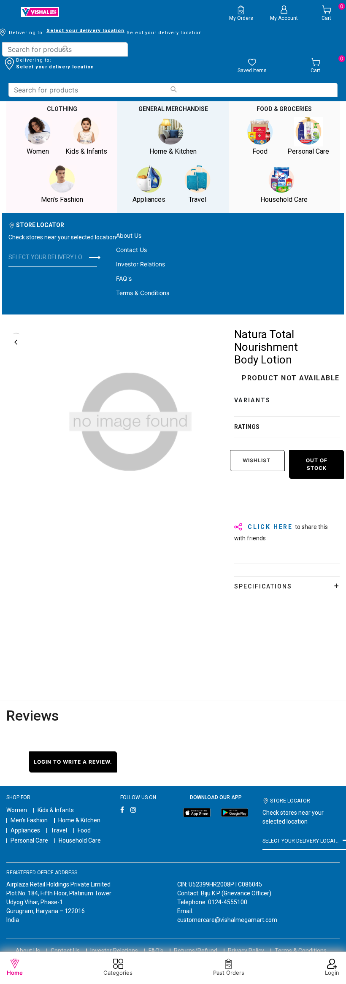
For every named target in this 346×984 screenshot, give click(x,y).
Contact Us (131, 249)
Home (15, 972)
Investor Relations (140, 264)
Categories (117, 972)
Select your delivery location (85, 30)
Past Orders (228, 972)
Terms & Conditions (142, 292)
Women (16, 810)
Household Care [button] (284, 199)
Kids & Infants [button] (86, 151)
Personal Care (29, 840)
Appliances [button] (148, 199)
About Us (128, 235)
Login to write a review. (73, 762)
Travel (59, 830)
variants (252, 400)
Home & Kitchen (79, 820)
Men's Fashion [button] (62, 199)
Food (84, 830)
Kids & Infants (56, 810)
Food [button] (260, 151)
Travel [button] (197, 199)
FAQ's (124, 278)
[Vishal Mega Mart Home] (40, 12)
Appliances (25, 830)
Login (332, 972)
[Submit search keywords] (65, 48)
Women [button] (38, 151)
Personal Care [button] (308, 151)
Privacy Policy (246, 950)
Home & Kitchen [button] (173, 151)
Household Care (80, 840)
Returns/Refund (195, 950)
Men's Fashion (29, 820)
